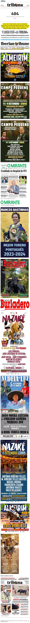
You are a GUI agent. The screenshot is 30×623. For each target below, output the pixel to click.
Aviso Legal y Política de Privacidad (18, 48)
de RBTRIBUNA (22, 49)
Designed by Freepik (4, 621)
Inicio (15, 18)
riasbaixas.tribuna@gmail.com (21, 47)
